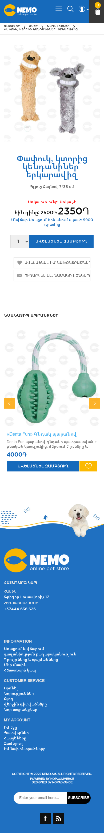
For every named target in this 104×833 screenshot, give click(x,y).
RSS (58, 818)
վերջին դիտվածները (25, 704)
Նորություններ (19, 694)
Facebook (45, 818)
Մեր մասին (15, 665)
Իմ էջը (10, 727)
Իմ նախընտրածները (25, 749)
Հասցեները (15, 738)
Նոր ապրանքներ (20, 710)
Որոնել (11, 688)
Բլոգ (8, 699)
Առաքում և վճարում (24, 649)
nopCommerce (62, 778)
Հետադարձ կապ (20, 670)
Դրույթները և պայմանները (31, 660)
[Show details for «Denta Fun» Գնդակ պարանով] (52, 378)
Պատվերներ (16, 733)
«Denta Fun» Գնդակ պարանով (42, 434)
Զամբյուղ (13, 744)
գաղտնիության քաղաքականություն (40, 654)
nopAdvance (62, 782)
